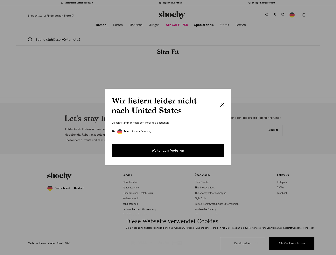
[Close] (222, 105)
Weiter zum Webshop (168, 150)
